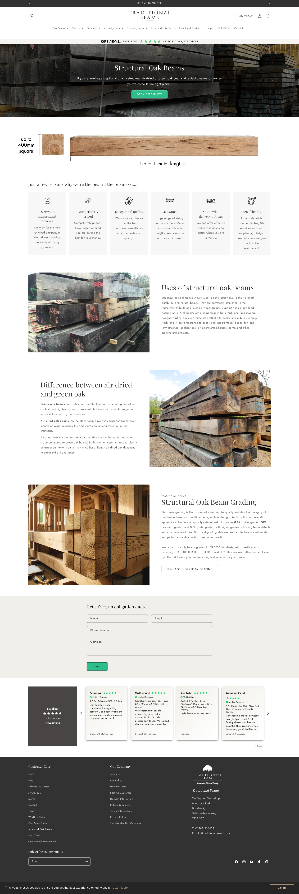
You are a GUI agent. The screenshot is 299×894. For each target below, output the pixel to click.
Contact (32, 805)
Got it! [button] (282, 887)
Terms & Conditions (121, 811)
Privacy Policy (118, 817)
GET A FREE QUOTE (149, 94)
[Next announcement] (269, 3)
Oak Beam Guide (37, 823)
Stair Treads (35, 835)
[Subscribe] (86, 861)
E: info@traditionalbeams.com (211, 833)
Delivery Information (121, 799)
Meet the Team (118, 786)
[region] (174, 713)
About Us (115, 774)
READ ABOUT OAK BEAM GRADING (190, 569)
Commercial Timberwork (42, 841)
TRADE (32, 811)
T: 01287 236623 (203, 828)
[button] (32, 16)
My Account (34, 792)
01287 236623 (244, 16)
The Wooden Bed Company (125, 823)
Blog (30, 780)
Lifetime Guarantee (38, 786)
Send (97, 666)
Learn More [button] (120, 887)
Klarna (31, 799)
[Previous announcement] (29, 3)
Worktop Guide (37, 817)
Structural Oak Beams (40, 829)
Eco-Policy (116, 780)
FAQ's (31, 774)
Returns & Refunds (120, 805)
